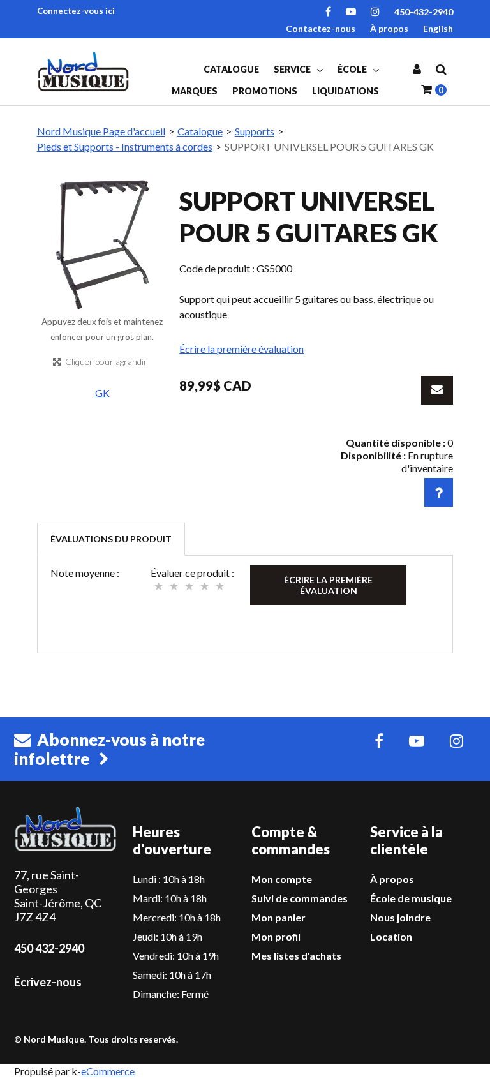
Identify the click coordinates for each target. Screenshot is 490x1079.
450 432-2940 (49, 948)
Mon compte (281, 879)
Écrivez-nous (48, 982)
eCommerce (108, 1071)
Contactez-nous (320, 28)
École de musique (411, 898)
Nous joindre (400, 917)
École (353, 69)
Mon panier (278, 917)
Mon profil (276, 936)
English (438, 28)
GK (102, 393)
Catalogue (231, 69)
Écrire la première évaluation (241, 349)
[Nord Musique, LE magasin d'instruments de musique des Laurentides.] (85, 71)
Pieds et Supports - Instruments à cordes (124, 146)
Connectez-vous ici (76, 11)
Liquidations (345, 91)
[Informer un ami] (437, 390)
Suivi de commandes (299, 898)
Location (391, 936)
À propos (389, 28)
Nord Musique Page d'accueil (101, 131)
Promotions (264, 91)
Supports (254, 131)
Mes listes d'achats (296, 955)
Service (293, 69)
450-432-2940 (423, 11)
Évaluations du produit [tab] (111, 538)
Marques (195, 91)
